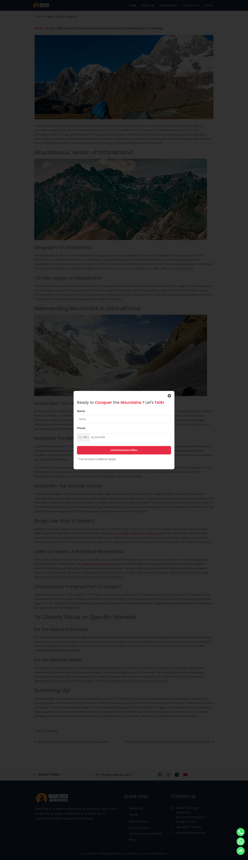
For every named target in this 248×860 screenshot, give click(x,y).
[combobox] (83, 437)
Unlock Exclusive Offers (124, 450)
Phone (81, 428)
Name (81, 411)
